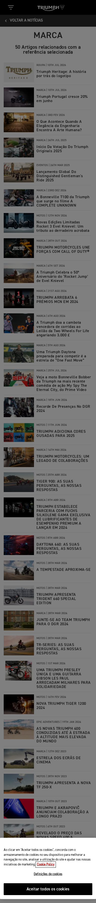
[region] (48, 868)
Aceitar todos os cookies (48, 889)
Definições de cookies (48, 874)
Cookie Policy (45, 864)
